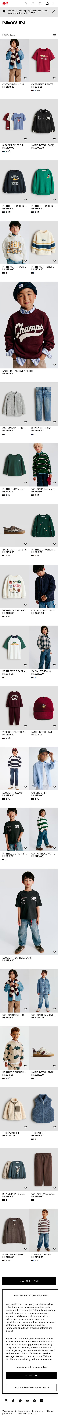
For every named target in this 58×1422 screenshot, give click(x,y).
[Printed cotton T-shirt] (14, 829)
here (32, 13)
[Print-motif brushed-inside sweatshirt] (43, 242)
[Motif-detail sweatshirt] (29, 325)
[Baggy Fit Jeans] (43, 647)
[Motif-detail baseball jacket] (43, 121)
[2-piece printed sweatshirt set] (14, 708)
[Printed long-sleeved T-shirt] (14, 464)
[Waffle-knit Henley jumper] (14, 1230)
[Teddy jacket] (14, 1109)
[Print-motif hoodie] (14, 242)
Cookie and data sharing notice (31, 1367)
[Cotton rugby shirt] (43, 829)
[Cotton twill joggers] (43, 1169)
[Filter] (54, 35)
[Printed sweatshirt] (14, 586)
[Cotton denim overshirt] (43, 991)
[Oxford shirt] (43, 769)
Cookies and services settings (31, 1387)
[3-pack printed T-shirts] (14, 121)
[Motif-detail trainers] (43, 1048)
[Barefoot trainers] (14, 525)
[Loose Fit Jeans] (14, 769)
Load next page (29, 1281)
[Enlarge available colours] (5, 273)
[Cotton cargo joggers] (14, 991)
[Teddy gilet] (43, 1109)
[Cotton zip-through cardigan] (14, 404)
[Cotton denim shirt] (14, 60)
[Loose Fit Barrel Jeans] (29, 912)
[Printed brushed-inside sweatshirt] (14, 182)
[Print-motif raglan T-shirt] (14, 647)
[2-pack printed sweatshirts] (14, 1169)
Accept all (31, 1375)
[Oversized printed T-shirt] (43, 60)
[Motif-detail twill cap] (43, 708)
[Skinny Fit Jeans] (43, 404)
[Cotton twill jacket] (43, 586)
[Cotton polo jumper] (43, 464)
